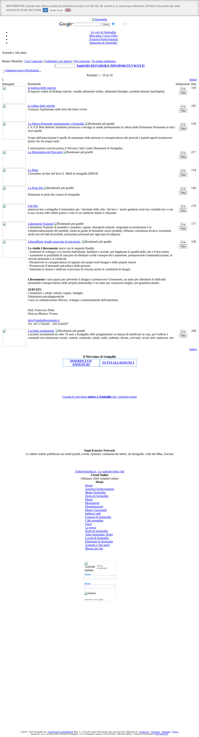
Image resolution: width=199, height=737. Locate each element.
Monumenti (92, 503)
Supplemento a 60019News (60, 732)
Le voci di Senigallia (103, 32)
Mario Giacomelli (96, 510)
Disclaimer (155, 732)
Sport (88, 524)
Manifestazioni (94, 506)
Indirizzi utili (93, 513)
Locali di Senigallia (97, 538)
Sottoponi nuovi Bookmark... (23, 70)
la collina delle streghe (41, 105)
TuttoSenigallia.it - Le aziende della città (99, 471)
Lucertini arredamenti (41, 330)
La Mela (33, 170)
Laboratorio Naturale (40, 223)
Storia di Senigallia (96, 496)
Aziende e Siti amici (97, 545)
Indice (193, 79)
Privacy (175, 732)
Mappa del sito (94, 548)
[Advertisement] (99, 49)
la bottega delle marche (42, 88)
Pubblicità (166, 732)
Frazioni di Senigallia (98, 517)
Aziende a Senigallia (94, 599)
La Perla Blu (35, 188)
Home (89, 485)
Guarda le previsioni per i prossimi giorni (99, 396)
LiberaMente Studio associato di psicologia (54, 241)
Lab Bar (33, 205)
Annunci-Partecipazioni (103, 39)
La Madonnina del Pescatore (45, 152)
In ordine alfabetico (104, 61)
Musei (89, 499)
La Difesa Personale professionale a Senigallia (56, 123)
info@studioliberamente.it (43, 320)
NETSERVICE (162, 734)
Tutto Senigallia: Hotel (99, 534)
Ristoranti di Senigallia (99, 541)
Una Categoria (33, 61)
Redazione (144, 732)
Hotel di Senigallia (96, 531)
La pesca (90, 527)
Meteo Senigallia (95, 492)
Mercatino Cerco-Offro (103, 35)
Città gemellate (94, 520)
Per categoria (82, 61)
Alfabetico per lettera (58, 61)
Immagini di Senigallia (103, 42)
